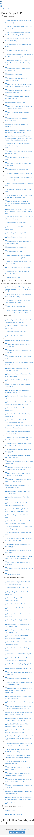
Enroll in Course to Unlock (17, 832)
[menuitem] (1, 4)
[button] (1, 1)
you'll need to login (24, 830)
